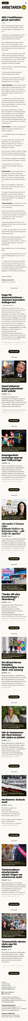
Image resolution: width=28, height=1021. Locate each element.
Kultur (3, 23)
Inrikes (9, 740)
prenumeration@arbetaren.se (11, 1010)
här (25, 316)
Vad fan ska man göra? (7, 305)
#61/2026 (4, 394)
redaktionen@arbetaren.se (8, 988)
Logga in (5, 3)
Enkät (8, 673)
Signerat (9, 536)
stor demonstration (14, 327)
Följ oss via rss (6, 993)
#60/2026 (4, 880)
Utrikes (9, 394)
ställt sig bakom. (21, 337)
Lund (9, 317)
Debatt (9, 602)
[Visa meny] (25, 3)
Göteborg (15, 317)
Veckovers (10, 805)
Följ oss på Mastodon (8, 992)
